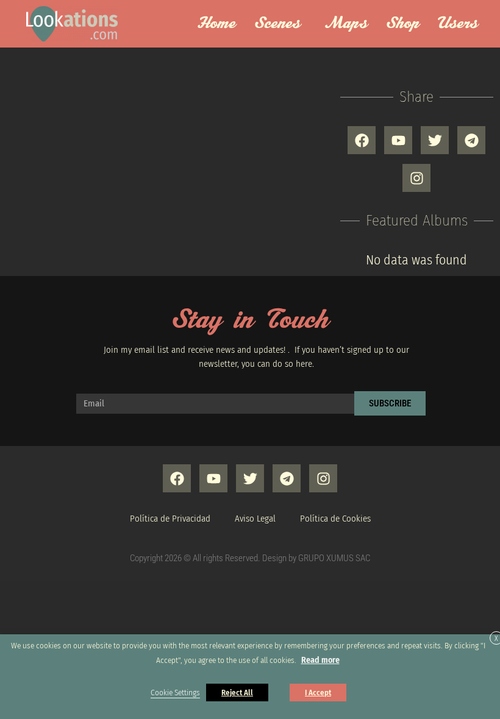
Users (458, 23)
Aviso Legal (255, 518)
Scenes (277, 23)
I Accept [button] (318, 692)
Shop (403, 23)
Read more (320, 660)
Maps (346, 23)
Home (216, 23)
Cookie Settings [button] (175, 693)
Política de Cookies (335, 518)
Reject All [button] (237, 692)
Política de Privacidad (170, 518)
